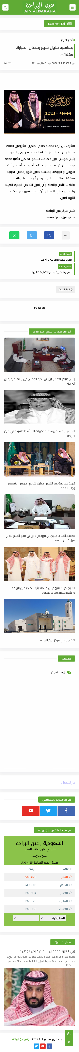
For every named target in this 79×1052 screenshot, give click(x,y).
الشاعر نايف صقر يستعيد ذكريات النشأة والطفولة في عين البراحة (39, 433)
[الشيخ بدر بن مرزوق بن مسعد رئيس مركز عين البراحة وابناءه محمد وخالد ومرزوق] (39, 564)
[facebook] (66, 811)
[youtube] (31, 811)
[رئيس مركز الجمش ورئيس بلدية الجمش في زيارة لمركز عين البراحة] (39, 355)
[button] (49, 235)
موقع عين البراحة (21, 1039)
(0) (6, 62)
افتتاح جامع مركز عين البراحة (57, 640)
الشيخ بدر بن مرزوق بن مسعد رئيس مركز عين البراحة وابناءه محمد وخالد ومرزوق (43, 590)
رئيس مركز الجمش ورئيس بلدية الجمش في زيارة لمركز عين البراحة (39, 381)
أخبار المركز (67, 39)
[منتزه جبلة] (30, 1046)
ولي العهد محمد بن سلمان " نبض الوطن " (47, 951)
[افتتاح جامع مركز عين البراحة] (39, 616)
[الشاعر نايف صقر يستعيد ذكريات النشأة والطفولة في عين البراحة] (39, 407)
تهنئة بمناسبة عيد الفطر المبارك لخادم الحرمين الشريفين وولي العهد (41, 485)
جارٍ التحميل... (67, 782)
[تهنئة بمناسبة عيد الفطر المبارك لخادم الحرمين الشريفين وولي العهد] (39, 459)
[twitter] (48, 811)
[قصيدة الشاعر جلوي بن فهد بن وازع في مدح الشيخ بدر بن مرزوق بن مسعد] (39, 511)
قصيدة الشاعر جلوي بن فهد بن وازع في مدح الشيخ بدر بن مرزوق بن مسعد (40, 537)
